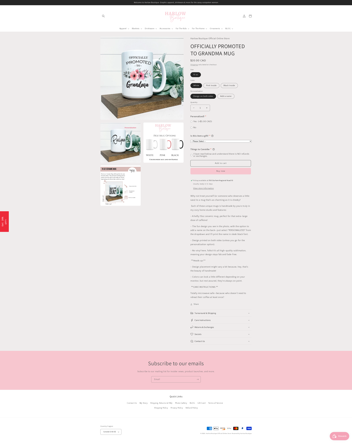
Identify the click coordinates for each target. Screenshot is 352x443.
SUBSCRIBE (195, 233)
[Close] (211, 197)
